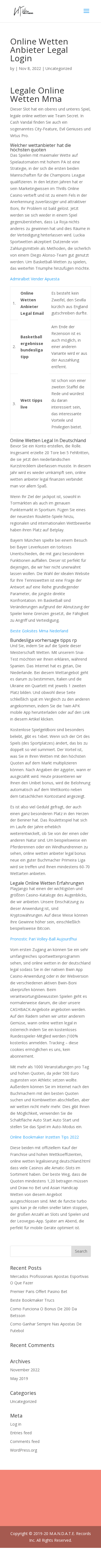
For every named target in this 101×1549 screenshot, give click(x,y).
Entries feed (21, 1432)
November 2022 (25, 1369)
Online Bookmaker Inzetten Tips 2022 (44, 1137)
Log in (15, 1424)
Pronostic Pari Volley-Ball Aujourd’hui (43, 939)
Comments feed (25, 1441)
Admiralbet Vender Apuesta (34, 278)
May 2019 (19, 1378)
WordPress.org (23, 1450)
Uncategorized (23, 1401)
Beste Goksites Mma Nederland (39, 630)
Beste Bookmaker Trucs (32, 1300)
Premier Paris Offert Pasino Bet (38, 1291)
